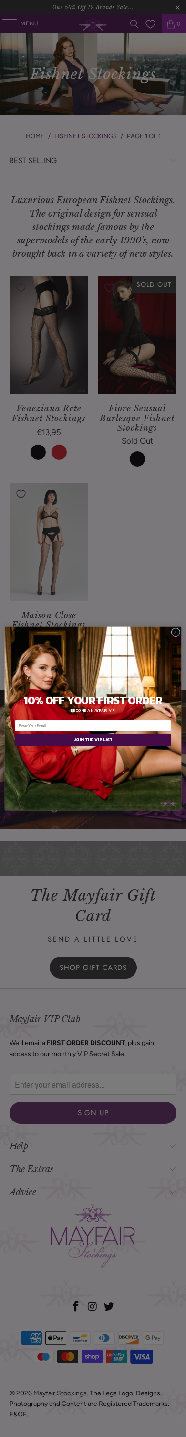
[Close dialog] (176, 632)
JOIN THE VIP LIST (92, 740)
